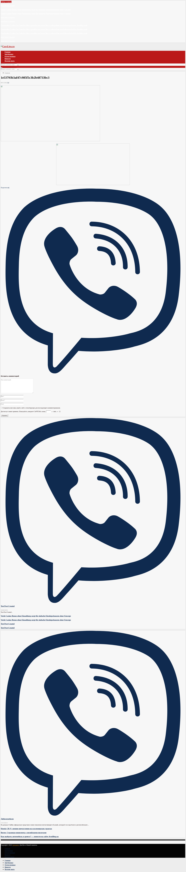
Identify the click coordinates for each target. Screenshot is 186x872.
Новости (8, 58)
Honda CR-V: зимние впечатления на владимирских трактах (26, 829)
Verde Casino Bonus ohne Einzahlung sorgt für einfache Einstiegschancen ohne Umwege (36, 10)
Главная (7, 52)
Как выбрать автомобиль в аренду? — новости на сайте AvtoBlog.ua (30, 836)
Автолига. (15, 845)
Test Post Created (8, 6)
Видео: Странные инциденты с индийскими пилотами (23, 833)
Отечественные (10, 56)
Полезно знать (10, 61)
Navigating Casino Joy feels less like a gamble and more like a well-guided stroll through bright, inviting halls (44, 25)
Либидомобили (7, 819)
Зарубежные (9, 54)
